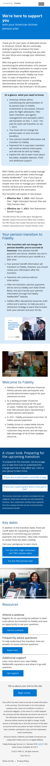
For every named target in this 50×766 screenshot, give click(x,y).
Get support (13, 673)
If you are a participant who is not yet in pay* (25, 488)
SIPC (40, 744)
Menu (41, 4)
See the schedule (15, 630)
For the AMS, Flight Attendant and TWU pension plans (20, 551)
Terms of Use (8, 761)
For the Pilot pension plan (20, 561)
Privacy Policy (23, 761)
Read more (12, 650)
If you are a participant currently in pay (25, 477)
